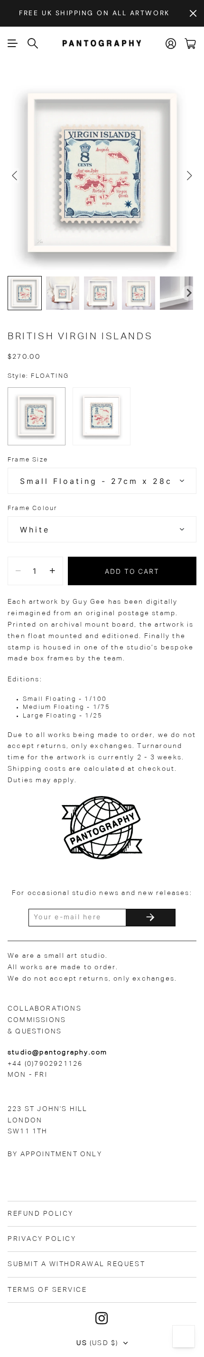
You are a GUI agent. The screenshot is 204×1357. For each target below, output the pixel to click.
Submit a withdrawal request (76, 1264)
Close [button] (193, 13)
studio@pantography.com (57, 1052)
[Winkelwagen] (190, 43)
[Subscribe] (150, 917)
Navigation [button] (13, 43)
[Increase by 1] (52, 571)
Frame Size (28, 460)
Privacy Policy (42, 1239)
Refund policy (41, 1213)
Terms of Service (47, 1290)
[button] (25, 293)
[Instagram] (102, 1318)
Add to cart (132, 571)
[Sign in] (171, 43)
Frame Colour (32, 508)
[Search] (33, 43)
